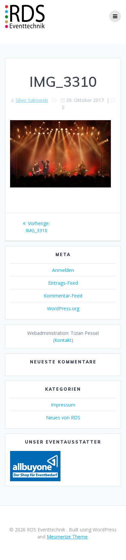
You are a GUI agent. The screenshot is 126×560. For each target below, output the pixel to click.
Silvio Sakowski (31, 100)
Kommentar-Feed (63, 295)
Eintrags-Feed (63, 283)
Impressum (63, 404)
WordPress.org (63, 308)
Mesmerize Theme (67, 536)
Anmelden (63, 270)
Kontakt (63, 340)
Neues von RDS (63, 417)
